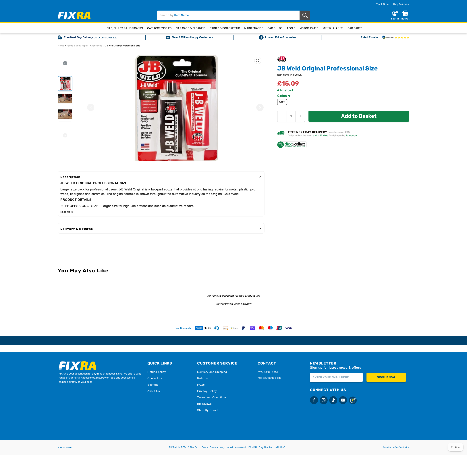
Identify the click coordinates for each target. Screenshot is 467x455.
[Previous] (90, 107)
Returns (202, 378)
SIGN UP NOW (386, 377)
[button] (234, 303)
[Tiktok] (333, 400)
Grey (282, 101)
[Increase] (300, 116)
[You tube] (343, 400)
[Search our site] (305, 15)
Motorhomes (309, 28)
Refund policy (156, 372)
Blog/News (204, 404)
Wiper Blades (333, 28)
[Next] (260, 107)
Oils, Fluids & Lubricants (125, 28)
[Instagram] (324, 400)
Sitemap (153, 385)
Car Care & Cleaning (190, 28)
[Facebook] (314, 400)
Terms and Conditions (212, 397)
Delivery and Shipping (212, 372)
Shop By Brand (207, 410)
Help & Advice (401, 4)
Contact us (154, 378)
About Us (153, 391)
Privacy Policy (207, 391)
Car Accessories (159, 28)
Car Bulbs (274, 28)
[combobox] (228, 15)
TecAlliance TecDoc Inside (396, 447)
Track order (382, 4)
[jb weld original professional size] (258, 60)
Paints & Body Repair (225, 28)
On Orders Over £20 (105, 37)
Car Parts (355, 28)
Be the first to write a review (233, 304)
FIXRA (69, 447)
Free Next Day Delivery (78, 37)
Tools (291, 28)
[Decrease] (282, 116)
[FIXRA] (74, 15)
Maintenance (253, 28)
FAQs (201, 385)
